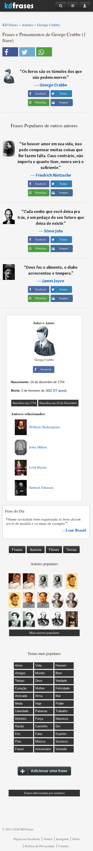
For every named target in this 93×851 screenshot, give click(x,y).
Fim (17, 734)
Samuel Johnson (41, 487)
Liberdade (21, 711)
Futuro (19, 749)
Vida (38, 665)
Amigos (20, 673)
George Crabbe (53, 85)
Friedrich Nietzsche (53, 175)
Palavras (41, 711)
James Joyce (53, 280)
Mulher (40, 688)
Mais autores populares (44, 633)
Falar (38, 734)
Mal (58, 696)
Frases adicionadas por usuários (44, 793)
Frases (17, 549)
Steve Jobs (53, 231)
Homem (61, 665)
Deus (38, 680)
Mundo (40, 673)
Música (40, 741)
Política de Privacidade (40, 846)
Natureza (62, 718)
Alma (38, 696)
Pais (18, 741)
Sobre (76, 839)
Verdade (61, 680)
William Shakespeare (44, 426)
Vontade (61, 749)
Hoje (38, 703)
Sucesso (62, 741)
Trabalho (61, 711)
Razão (19, 726)
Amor (18, 665)
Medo (19, 703)
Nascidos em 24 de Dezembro (58, 403)
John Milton (38, 447)
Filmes (54, 549)
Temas (71, 549)
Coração (20, 688)
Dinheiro (20, 718)
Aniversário (43, 749)
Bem (59, 673)
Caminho (41, 726)
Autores (35, 549)
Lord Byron (37, 467)
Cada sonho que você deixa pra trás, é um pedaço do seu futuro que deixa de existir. (50, 217)
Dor (58, 726)
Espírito (61, 734)
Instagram (62, 839)
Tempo (19, 680)
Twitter (47, 839)
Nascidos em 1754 (24, 403)
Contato (63, 846)
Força (39, 718)
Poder (60, 703)
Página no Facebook (27, 839)
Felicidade (63, 688)
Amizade (21, 696)
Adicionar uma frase (49, 771)
